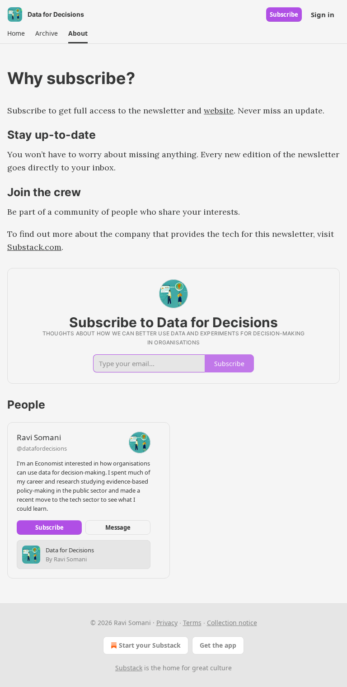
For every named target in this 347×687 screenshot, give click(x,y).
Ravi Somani (39, 437)
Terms (192, 622)
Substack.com (34, 247)
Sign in (322, 14)
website (219, 110)
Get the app (218, 645)
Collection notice (232, 622)
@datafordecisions (42, 448)
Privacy (167, 622)
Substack (128, 667)
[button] (16, 33)
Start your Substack (150, 645)
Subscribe (284, 14)
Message (118, 527)
